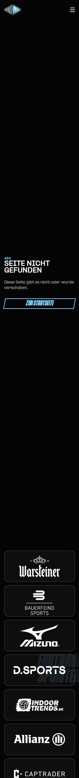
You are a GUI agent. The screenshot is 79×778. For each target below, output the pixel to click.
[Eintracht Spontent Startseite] (12, 9)
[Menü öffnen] (72, 10)
